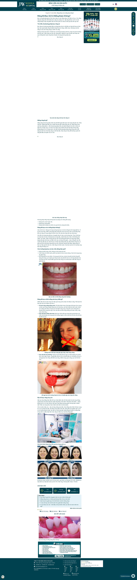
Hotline (133, 15)
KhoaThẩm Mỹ (24, 9)
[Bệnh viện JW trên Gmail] (77, 569)
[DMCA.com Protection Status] (67, 574)
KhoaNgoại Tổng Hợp (52, 9)
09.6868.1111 (38, 564)
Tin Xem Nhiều (53, 12)
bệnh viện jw (54, 511)
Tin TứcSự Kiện (79, 9)
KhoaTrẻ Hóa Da (33, 9)
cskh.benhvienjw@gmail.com (41, 566)
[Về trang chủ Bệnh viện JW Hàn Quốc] (26, 4)
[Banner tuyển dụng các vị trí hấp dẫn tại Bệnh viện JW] (59, 550)
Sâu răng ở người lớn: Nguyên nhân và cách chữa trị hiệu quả (55, 497)
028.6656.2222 (51, 564)
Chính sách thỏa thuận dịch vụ (70, 562)
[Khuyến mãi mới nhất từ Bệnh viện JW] (3, 577)
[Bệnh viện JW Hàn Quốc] (113, 4)
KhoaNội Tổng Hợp (61, 9)
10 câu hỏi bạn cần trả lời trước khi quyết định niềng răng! (54, 503)
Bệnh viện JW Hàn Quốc (84, 561)
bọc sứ (52, 235)
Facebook (133, 23)
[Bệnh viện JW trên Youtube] (65, 569)
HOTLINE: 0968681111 (75, 480)
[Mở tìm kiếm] (115, 8)
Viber (133, 34)
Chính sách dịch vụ (68, 564)
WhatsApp (133, 31)
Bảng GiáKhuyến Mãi (88, 9)
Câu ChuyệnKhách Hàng (98, 9)
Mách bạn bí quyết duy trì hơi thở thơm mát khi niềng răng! (54, 501)
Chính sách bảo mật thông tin (70, 560)
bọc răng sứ (63, 511)
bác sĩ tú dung (44, 511)
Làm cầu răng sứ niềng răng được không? (49, 539)
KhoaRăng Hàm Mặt (43, 9)
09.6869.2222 (44, 564)
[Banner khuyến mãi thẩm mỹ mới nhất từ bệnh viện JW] (92, 27)
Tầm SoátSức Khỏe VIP (70, 9)
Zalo (133, 27)
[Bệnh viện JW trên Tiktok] (71, 569)
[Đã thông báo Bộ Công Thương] (76, 574)
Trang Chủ (47, 12)
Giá (133, 19)
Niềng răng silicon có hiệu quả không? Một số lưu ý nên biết (55, 499)
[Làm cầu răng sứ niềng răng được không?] (59, 527)
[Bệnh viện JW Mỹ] (116, 4)
